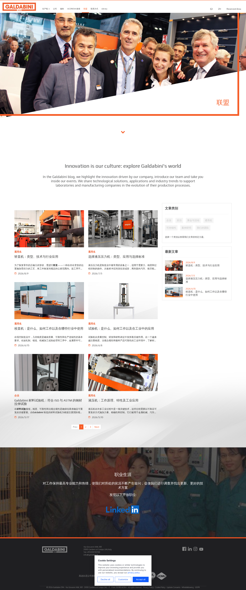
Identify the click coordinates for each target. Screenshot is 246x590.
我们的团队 (203, 227)
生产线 (45, 9)
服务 (62, 9)
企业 (168, 220)
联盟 (85, 9)
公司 (55, 9)
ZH (219, 9)
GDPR (197, 587)
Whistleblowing (188, 587)
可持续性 (171, 227)
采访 (179, 220)
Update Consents (173, 587)
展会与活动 (193, 220)
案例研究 (186, 227)
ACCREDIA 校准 (73, 9)
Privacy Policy (148, 587)
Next (97, 427)
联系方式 (94, 9)
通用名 (208, 220)
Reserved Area (234, 9)
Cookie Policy (160, 587)
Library (104, 9)
